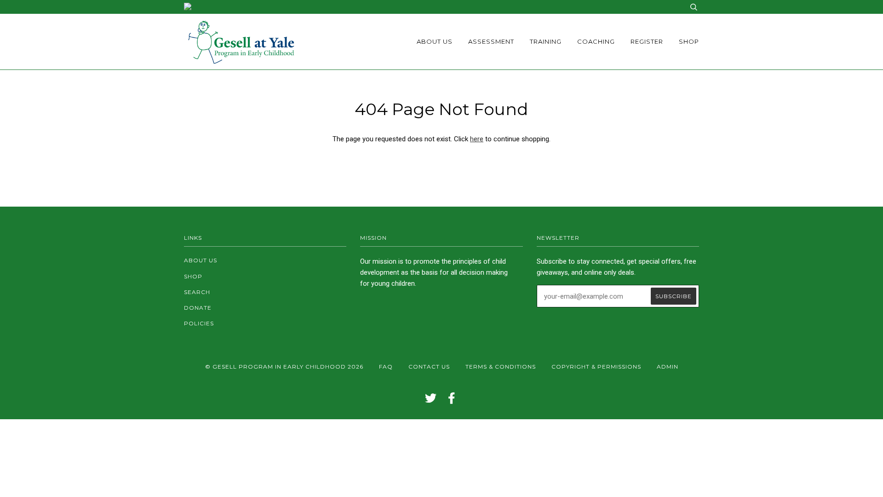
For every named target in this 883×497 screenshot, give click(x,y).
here (476, 139)
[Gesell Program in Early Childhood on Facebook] (452, 400)
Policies (199, 323)
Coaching (596, 41)
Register (647, 41)
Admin (667, 366)
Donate (198, 307)
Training (546, 41)
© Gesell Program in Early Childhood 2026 (284, 366)
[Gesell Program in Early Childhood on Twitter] (431, 400)
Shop (689, 41)
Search (197, 292)
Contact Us (429, 366)
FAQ (386, 366)
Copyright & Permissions (596, 366)
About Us (435, 41)
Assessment (491, 41)
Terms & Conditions (500, 366)
